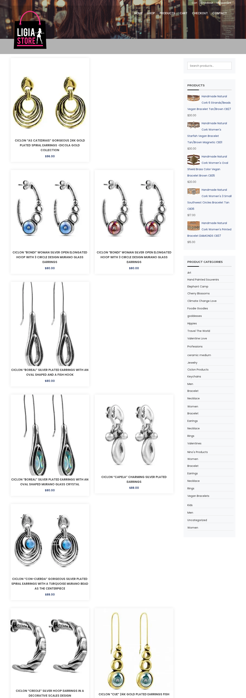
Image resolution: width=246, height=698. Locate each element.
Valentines (194, 443)
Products (169, 13)
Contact (220, 13)
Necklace (193, 398)
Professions (195, 346)
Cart (194, 3)
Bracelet (193, 391)
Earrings (192, 421)
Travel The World (198, 331)
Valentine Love (197, 338)
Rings (190, 436)
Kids (190, 505)
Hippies (192, 323)
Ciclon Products (198, 369)
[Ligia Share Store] (30, 30)
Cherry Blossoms (198, 293)
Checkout (207, 3)
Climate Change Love (202, 301)
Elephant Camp (197, 286)
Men (190, 384)
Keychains (194, 376)
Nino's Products (197, 452)
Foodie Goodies (197, 308)
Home (142, 13)
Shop (154, 13)
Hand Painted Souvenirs (203, 280)
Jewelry (192, 363)
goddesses (194, 316)
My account (224, 3)
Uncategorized (197, 520)
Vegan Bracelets (198, 496)
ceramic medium (199, 355)
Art (189, 273)
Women (192, 406)
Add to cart (49, 98)
